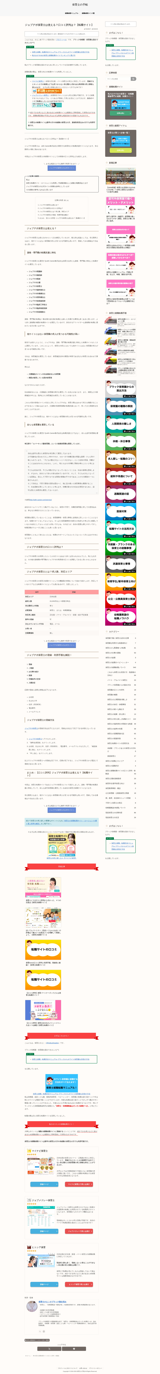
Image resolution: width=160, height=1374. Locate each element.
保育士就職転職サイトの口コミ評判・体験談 (38, 1340)
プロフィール (61, 40)
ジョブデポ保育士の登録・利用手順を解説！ (54, 215)
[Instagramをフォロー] (43, 1331)
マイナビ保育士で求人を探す (79, 1184)
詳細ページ (44, 1184)
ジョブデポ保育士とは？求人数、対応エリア (54, 211)
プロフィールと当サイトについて (67, 1368)
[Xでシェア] (49, 1349)
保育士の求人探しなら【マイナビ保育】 (62, 858)
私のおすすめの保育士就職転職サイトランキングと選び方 (53, 55)
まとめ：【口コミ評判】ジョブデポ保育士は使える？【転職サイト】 (62, 218)
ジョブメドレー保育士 (40, 95)
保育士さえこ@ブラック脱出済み (52, 1302)
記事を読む (120, 113)
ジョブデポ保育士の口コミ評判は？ (51, 208)
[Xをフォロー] (40, 1331)
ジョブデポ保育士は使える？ (49, 205)
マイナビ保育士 (38, 81)
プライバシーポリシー (95, 1368)
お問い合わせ (83, 1368)
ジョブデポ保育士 (31, 728)
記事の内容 (59, 200)
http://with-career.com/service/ (41, 500)
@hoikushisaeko (52, 1043)
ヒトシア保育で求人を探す (79, 1284)
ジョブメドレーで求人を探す (79, 1231)
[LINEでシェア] (74, 1349)
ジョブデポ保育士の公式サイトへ (61, 168)
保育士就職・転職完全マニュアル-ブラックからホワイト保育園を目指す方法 (60, 52)
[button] (133, 79)
